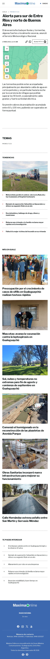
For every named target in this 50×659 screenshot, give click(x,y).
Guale (4, 12)
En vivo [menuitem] (25, 616)
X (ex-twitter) (27, 626)
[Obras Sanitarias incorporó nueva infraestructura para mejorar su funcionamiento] (25, 454)
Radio (45, 3)
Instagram (22, 626)
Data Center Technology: (27, 654)
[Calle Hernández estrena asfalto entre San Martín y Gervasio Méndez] (25, 499)
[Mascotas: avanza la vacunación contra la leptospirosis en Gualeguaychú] (25, 315)
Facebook (18, 626)
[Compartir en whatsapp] (30, 41)
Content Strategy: (23, 654)
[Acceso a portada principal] (25, 3)
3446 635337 (39, 636)
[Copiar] (26, 41)
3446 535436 (19, 636)
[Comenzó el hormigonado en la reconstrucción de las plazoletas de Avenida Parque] (25, 408)
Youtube (31, 626)
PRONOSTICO (14, 12)
